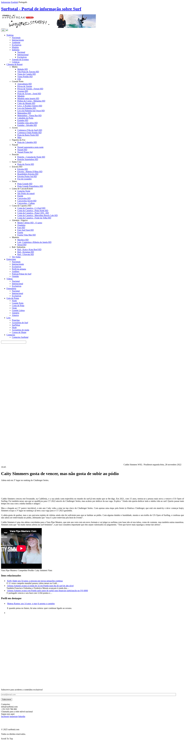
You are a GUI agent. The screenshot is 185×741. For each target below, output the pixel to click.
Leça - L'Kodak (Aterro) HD (29, 106)
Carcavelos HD (24, 198)
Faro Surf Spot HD (25, 230)
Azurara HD (22, 91)
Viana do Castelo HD (26, 74)
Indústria (15, 50)
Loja (8, 318)
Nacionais (16, 37)
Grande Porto (17, 303)
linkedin (21, 716)
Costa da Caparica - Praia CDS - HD (33, 213)
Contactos (11, 335)
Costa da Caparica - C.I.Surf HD (31, 208)
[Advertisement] (82, 669)
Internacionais (18, 40)
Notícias (10, 35)
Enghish (14, 2)
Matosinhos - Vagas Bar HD (29, 115)
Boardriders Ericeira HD (27, 174)
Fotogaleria (11, 288)
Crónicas (16, 62)
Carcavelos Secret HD (26, 201)
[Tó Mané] (21, 649)
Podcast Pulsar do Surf (21, 274)
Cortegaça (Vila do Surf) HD (29, 130)
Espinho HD (22, 120)
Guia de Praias (13, 298)
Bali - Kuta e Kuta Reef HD (29, 249)
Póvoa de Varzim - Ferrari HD (30, 89)
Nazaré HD (22, 149)
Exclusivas (16, 266)
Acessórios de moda (20, 330)
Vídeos (10, 279)
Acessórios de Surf (20, 322)
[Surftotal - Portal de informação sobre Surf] (7, 30)
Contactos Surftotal (20, 337)
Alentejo (15, 313)
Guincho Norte (23, 191)
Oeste (14, 308)
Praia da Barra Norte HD (28, 135)
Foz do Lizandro (24, 179)
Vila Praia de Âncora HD (28, 72)
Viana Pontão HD (25, 76)
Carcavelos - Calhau (26, 203)
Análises (15, 271)
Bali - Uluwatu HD (25, 254)
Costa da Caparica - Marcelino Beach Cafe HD (37, 215)
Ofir (19, 79)
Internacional (22, 54)
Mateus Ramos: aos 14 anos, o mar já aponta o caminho (31, 603)
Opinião (15, 276)
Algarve (15, 315)
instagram (13, 716)
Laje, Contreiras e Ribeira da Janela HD (34, 242)
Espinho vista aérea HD (27, 123)
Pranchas (16, 320)
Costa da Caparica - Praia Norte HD (32, 210)
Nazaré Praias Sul (25, 152)
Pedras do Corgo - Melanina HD (31, 101)
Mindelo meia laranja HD (28, 98)
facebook (5, 716)
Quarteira (21, 225)
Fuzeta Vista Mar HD (26, 235)
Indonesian (5, 2)
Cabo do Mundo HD (26, 103)
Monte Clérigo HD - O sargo (29, 223)
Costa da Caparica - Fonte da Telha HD (34, 218)
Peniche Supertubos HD (27, 159)
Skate (14, 327)
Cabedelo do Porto (25, 118)
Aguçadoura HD (24, 84)
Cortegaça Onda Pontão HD (29, 132)
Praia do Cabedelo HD (27, 142)
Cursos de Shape (19, 332)
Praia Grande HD (24, 184)
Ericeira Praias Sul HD (27, 176)
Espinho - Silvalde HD (27, 125)
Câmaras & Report (14, 64)
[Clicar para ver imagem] (62, 464)
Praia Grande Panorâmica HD (30, 186)
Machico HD (23, 240)
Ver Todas (16, 257)
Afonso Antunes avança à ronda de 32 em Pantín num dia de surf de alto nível (40, 586)
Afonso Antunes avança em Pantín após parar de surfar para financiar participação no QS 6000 (47, 590)
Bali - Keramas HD (25, 252)
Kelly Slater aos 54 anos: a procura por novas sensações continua (35, 581)
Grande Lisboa (18, 310)
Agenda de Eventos (20, 59)
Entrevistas (11, 259)
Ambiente (16, 42)
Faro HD (21, 227)
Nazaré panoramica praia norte (30, 147)
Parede (20, 196)
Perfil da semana (19, 269)
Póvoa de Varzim (24, 86)
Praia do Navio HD (25, 164)
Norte (14, 301)
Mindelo (21, 96)
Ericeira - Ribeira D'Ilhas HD (29, 171)
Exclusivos (16, 45)
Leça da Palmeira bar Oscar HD (31, 110)
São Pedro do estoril (26, 193)
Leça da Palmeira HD (26, 108)
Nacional (21, 52)
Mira (19, 137)
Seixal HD (21, 244)
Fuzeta (20, 232)
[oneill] (48, 27)
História (15, 47)
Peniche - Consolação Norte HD (31, 157)
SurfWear (16, 325)
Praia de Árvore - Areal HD (29, 93)
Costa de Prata (18, 305)
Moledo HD (22, 69)
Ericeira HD (22, 169)
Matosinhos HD (24, 113)
